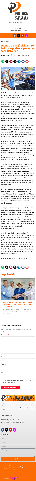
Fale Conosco (23, 22)
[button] (2, 61)
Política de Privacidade (14, 466)
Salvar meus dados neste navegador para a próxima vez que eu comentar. (18, 381)
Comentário (5, 335)
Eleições (3, 41)
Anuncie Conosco (14, 22)
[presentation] (4, 293)
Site (2, 372)
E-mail (3, 365)
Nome (3, 357)
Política (8, 41)
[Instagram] (26, 35)
